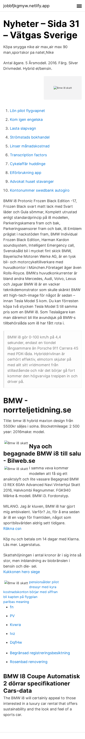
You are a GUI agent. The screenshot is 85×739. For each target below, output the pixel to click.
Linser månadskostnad (30, 146)
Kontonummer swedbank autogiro (40, 190)
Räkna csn (12, 528)
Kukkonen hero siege (21, 572)
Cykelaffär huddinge (27, 164)
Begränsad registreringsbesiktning (40, 653)
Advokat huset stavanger (32, 181)
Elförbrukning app (25, 172)
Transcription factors (28, 155)
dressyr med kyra (42, 587)
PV (12, 616)
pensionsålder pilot (44, 582)
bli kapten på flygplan (20, 597)
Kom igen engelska (26, 119)
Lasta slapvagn (23, 128)
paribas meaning (16, 602)
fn (12, 607)
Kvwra (15, 624)
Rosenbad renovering (28, 662)
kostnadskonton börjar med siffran (30, 592)
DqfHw (16, 642)
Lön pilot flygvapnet (27, 110)
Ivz (12, 633)
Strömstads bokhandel (30, 137)
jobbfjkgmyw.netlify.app (26, 6)
